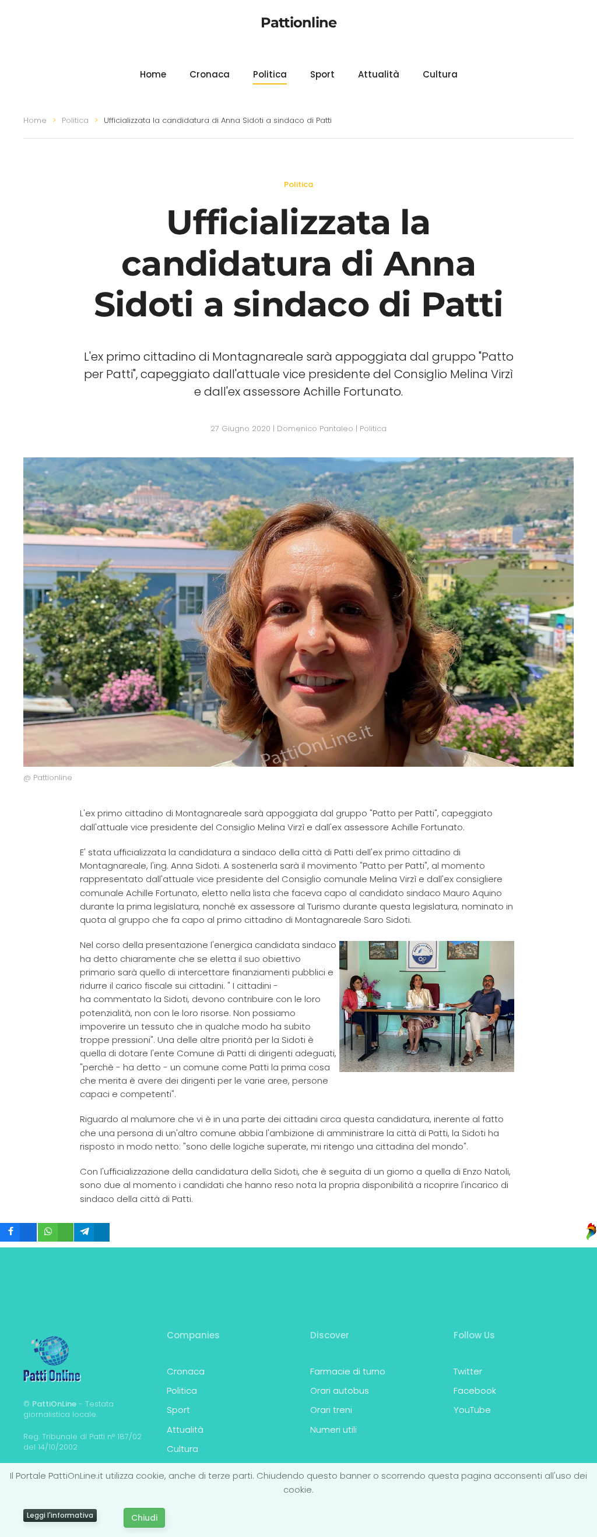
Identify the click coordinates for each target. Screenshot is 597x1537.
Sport (322, 74)
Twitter (468, 1371)
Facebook (475, 1390)
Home (153, 74)
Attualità (378, 74)
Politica (270, 74)
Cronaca (209, 74)
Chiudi (144, 1518)
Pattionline (299, 22)
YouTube (472, 1410)
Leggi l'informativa (60, 1515)
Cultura (440, 74)
